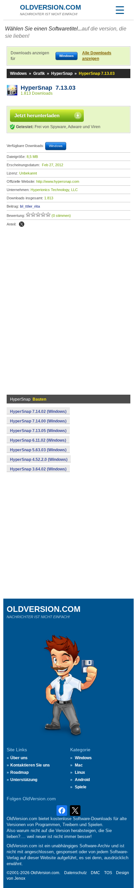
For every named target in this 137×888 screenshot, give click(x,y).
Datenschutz (75, 872)
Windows (18, 73)
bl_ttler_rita (30, 206)
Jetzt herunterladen (37, 115)
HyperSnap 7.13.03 (48, 87)
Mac (79, 765)
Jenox (19, 878)
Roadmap (19, 772)
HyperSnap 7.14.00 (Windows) (38, 421)
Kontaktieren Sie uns (30, 765)
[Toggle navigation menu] (119, 10)
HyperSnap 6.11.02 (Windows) (38, 440)
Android (82, 779)
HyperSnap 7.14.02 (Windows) (38, 411)
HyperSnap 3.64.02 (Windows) (38, 469)
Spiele (80, 787)
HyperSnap (61, 73)
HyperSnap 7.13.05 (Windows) (38, 430)
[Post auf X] (21, 224)
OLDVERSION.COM (50, 7)
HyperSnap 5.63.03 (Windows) (38, 450)
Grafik (39, 73)
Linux (80, 772)
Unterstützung (23, 779)
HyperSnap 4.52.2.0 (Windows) (39, 459)
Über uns (19, 758)
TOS (108, 872)
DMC (95, 872)
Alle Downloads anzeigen (96, 56)
